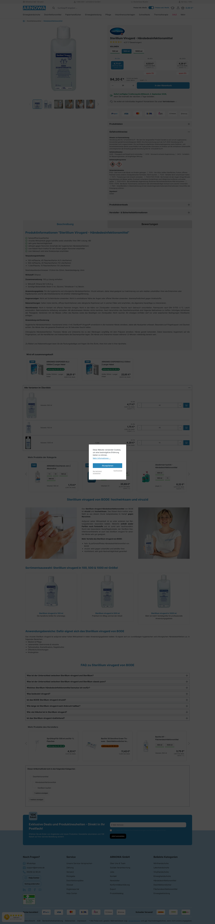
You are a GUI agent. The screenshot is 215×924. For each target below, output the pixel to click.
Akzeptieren (107, 465)
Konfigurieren (118, 470)
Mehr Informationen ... (102, 458)
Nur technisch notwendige (97, 472)
